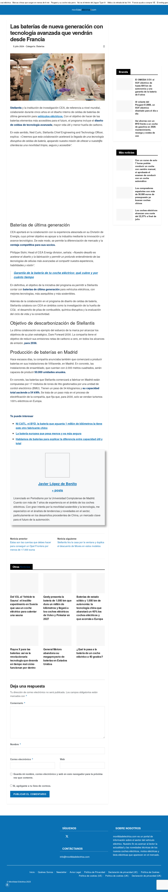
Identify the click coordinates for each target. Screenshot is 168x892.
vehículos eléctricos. (50, 116)
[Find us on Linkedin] (89, 836)
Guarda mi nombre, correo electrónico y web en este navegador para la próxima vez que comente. (58, 775)
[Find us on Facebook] (61, 836)
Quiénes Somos (45, 872)
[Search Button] (159, 10)
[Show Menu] (8, 10)
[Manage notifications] (7, 884)
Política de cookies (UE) (90, 875)
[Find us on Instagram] (73, 836)
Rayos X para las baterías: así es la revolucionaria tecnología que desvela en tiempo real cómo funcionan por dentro (24, 658)
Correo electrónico (21, 759)
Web (62, 759)
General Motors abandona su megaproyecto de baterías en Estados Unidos (55, 656)
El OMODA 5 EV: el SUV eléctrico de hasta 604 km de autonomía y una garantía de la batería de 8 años (146, 87)
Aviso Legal (75, 872)
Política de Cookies (150, 872)
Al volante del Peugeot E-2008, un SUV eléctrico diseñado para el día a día (146, 107)
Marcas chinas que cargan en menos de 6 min (30, 2)
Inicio (32, 872)
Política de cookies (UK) (116, 875)
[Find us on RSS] (78, 836)
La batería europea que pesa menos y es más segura (48, 433)
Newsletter (61, 872)
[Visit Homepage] (84, 10)
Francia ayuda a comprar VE (143, 2)
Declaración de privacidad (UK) (146, 875)
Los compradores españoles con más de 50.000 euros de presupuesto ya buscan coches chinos (145, 196)
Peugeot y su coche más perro (63, 2)
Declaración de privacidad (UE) (123, 872)
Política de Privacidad (94, 872)
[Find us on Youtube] (84, 836)
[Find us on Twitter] (66, 836)
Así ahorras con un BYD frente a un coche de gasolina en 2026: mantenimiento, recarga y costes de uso (146, 128)
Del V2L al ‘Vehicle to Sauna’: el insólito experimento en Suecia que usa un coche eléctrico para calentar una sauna (24, 606)
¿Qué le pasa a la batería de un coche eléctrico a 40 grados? (89, 652)
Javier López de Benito (57, 483)
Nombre (15, 744)
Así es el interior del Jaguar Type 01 (91, 2)
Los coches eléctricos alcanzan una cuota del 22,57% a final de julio (146, 215)
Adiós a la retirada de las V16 (119, 2)
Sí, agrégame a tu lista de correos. (31, 785)
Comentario (17, 703)
